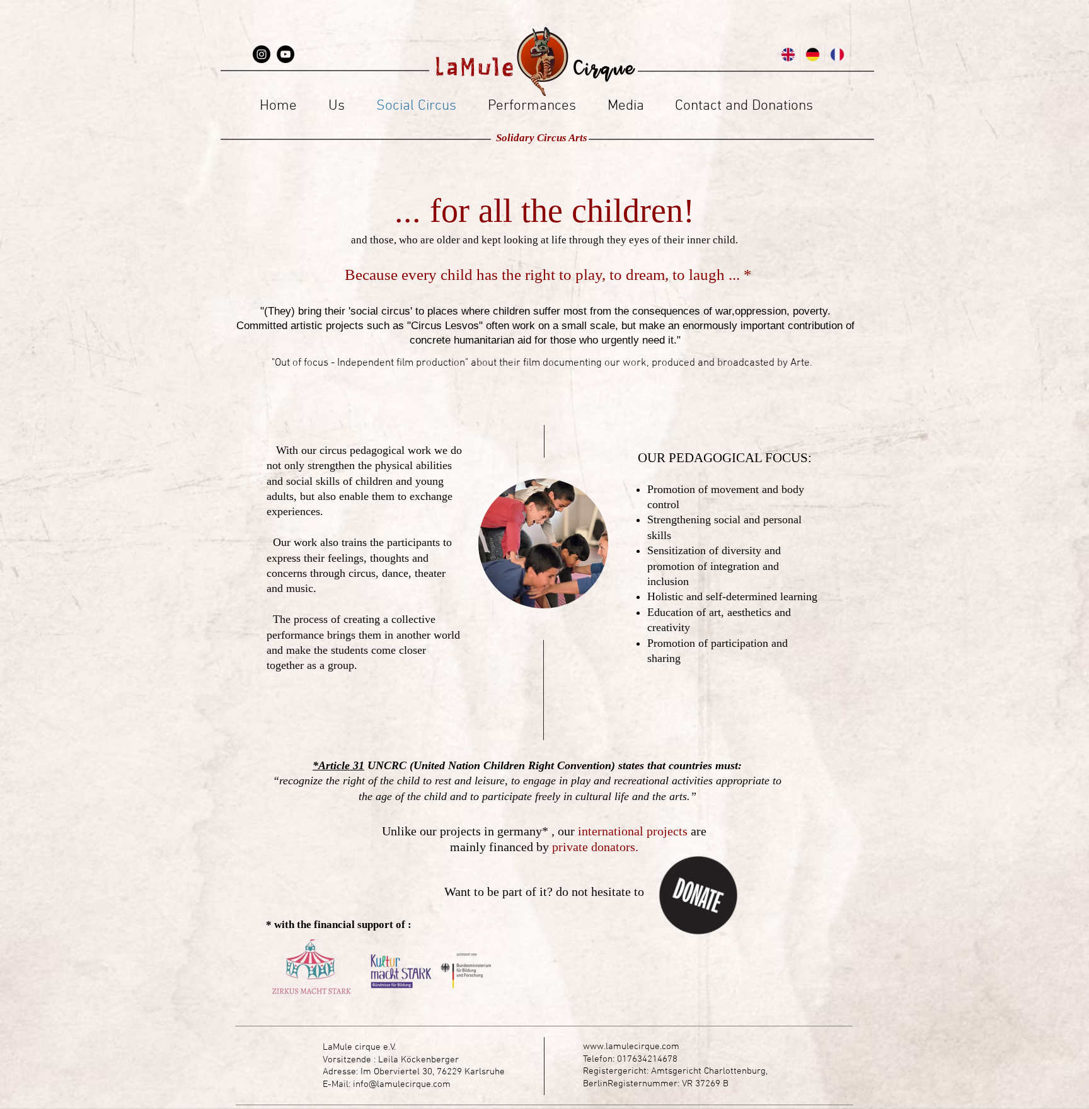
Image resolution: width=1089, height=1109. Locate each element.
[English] (788, 54)
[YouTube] (285, 54)
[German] (812, 54)
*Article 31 (338, 765)
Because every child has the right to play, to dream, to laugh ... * (544, 274)
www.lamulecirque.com (631, 1046)
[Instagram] (261, 54)
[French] (836, 54)
